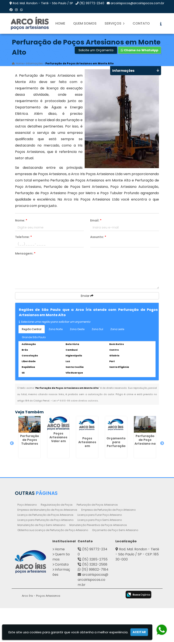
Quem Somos (85, 23)
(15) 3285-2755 (95, 559)
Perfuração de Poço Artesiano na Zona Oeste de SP (145, 443)
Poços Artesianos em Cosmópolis (87, 444)
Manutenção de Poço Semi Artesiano (41, 525)
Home (60, 23)
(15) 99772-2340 (91, 3)
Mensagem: (25, 253)
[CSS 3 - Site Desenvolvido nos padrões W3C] (100, 595)
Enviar (85, 296)
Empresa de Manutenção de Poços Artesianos (47, 510)
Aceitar (139, 632)
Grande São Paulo (34, 337)
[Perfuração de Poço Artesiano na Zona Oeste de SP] (145, 424)
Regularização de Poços (57, 504)
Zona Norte (56, 329)
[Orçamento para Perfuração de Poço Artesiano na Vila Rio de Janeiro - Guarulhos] (116, 425)
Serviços (113, 23)
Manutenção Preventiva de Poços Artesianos (98, 525)
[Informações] (160, 23)
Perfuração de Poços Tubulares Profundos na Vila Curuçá (29, 443)
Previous (12, 443)
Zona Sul (97, 329)
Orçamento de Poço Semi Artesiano (115, 530)
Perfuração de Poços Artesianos (97, 504)
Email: (95, 220)
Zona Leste (117, 329)
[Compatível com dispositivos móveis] (116, 595)
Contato (141, 23)
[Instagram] (16, 10)
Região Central (31, 329)
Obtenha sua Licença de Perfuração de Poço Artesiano (52, 530)
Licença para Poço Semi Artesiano (99, 520)
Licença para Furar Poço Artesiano (99, 515)
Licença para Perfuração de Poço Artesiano (45, 520)
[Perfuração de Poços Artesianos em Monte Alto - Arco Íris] (30, 23)
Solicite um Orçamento (96, 50)
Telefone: (23, 237)
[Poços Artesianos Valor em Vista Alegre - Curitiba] (58, 423)
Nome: (21, 220)
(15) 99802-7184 (95, 569)
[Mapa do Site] (71, 594)
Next (162, 443)
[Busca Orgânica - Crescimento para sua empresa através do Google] (138, 594)
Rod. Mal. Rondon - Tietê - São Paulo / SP (43, 3)
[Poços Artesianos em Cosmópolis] (87, 425)
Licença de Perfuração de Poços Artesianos (45, 515)
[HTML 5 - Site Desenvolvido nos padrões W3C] (83, 595)
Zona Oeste (77, 329)
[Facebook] (11, 10)
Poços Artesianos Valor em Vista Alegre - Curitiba (58, 441)
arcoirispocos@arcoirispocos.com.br (137, 3)
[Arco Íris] (30, 561)
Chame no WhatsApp (140, 50)
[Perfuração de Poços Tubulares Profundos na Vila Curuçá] (29, 424)
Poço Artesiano (27, 504)
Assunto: (98, 237)
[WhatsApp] (21, 10)
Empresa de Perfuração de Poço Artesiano (108, 510)
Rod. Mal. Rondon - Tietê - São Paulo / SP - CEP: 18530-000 (137, 554)
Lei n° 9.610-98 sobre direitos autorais (75, 400)
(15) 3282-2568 (94, 564)
